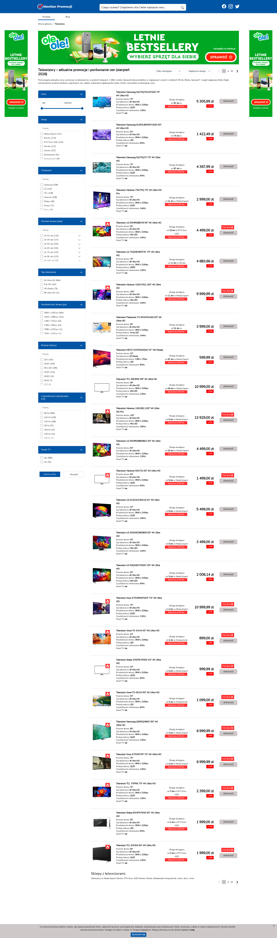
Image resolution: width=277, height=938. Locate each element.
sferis (180, 878)
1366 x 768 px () (52, 325)
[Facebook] (224, 6)
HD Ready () (51, 288)
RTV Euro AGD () (53, 142)
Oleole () (50, 150)
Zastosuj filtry (50, 474)
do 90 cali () (51, 256)
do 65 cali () (51, 248)
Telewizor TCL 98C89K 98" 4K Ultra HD (136, 379)
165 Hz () (49, 429)
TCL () (48, 193)
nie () (47, 462)
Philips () (49, 201)
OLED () (49, 372)
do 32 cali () (51, 235)
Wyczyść (74, 474)
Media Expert (110, 878)
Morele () (50, 146)
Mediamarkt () (51, 154)
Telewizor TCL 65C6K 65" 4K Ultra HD (136, 845)
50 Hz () (49, 425)
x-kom (191, 878)
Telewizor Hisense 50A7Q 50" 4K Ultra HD (138, 470)
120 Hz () (50, 421)
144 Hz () (50, 417)
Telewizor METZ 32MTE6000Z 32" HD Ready (139, 349)
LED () (48, 359)
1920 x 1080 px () (54, 317)
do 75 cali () (51, 252)
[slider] (42, 108)
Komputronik (170, 878)
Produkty (46, 16)
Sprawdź (228, 101)
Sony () (48, 209)
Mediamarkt (158, 878)
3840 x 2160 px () (54, 312)
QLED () (49, 363)
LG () (48, 188)
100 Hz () (49, 434)
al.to (186, 878)
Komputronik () (52, 158)
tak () (48, 457)
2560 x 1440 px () (52, 333)
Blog (68, 16)
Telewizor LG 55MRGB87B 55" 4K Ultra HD (138, 222)
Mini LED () (50, 368)
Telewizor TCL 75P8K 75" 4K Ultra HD (136, 783)
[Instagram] (230, 6)
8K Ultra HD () (51, 292)
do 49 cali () (51, 239)
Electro (120, 878)
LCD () (47, 384)
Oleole (149, 878)
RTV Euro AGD (131, 878)
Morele (142, 878)
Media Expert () (52, 134)
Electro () (50, 138)
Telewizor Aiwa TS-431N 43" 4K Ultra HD (137, 630)
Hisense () (50, 197)
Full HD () (50, 284)
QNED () (49, 376)
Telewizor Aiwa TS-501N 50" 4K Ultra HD (137, 692)
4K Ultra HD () (52, 280)
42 (232, 71)
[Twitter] (237, 6)
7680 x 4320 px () (53, 329)
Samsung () (51, 184)
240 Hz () (49, 438)
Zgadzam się (138, 934)
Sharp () (49, 205)
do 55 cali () (51, 244)
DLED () (48, 380)
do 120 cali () (51, 260)
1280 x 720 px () (52, 321)
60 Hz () (49, 413)
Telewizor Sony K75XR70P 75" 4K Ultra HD (138, 754)
